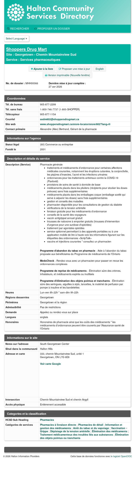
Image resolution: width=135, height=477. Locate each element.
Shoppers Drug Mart (26, 49)
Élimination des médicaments (109, 431)
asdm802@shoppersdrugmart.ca (59, 119)
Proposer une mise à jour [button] (75, 68)
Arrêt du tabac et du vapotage (91, 428)
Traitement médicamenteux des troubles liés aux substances (76, 434)
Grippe (44, 431)
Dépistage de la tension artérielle (70, 431)
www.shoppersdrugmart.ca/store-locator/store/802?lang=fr (75, 124)
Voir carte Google (50, 363)
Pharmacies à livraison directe (58, 424)
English (100, 68)
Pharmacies (47, 419)
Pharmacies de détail (90, 424)
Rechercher (19, 28)
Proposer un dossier (53, 28)
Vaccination (118, 428)
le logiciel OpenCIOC (121, 456)
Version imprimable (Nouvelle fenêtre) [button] (68, 75)
